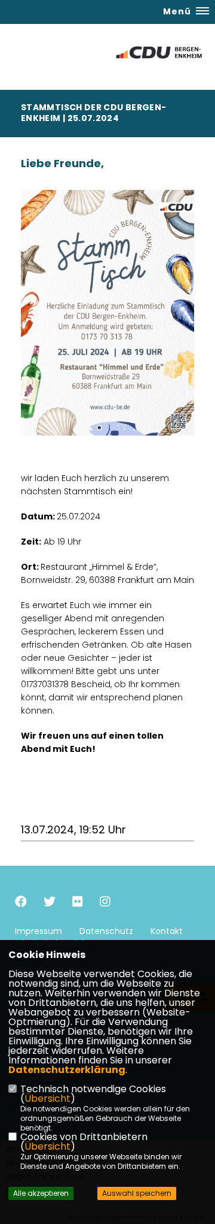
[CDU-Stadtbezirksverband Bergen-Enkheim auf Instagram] (105, 903)
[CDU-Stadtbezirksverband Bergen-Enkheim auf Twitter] (50, 903)
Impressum (38, 931)
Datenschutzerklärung (66, 1070)
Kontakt (166, 931)
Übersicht (47, 1098)
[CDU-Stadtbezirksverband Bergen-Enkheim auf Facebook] (21, 903)
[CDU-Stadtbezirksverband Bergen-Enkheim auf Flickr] (77, 903)
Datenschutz (106, 931)
